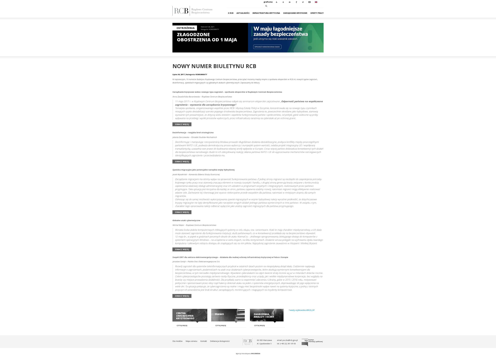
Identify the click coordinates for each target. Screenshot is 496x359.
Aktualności (243, 13)
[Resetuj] (283, 2)
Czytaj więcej (182, 325)
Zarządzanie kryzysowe (295, 13)
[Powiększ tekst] (289, 2)
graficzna (268, 2)
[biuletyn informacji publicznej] (313, 342)
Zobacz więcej (182, 124)
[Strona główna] (196, 11)
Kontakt (203, 341)
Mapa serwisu (191, 341)
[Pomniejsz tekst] (276, 2)
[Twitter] (302, 2)
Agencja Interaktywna (243, 353)
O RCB (230, 13)
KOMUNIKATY (214, 29)
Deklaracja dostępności (220, 341)
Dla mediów (177, 341)
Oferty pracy (317, 13)
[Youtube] (309, 2)
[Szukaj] (266, 6)
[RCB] (247, 341)
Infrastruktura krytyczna (266, 13)
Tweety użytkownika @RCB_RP (302, 310)
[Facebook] (296, 2)
